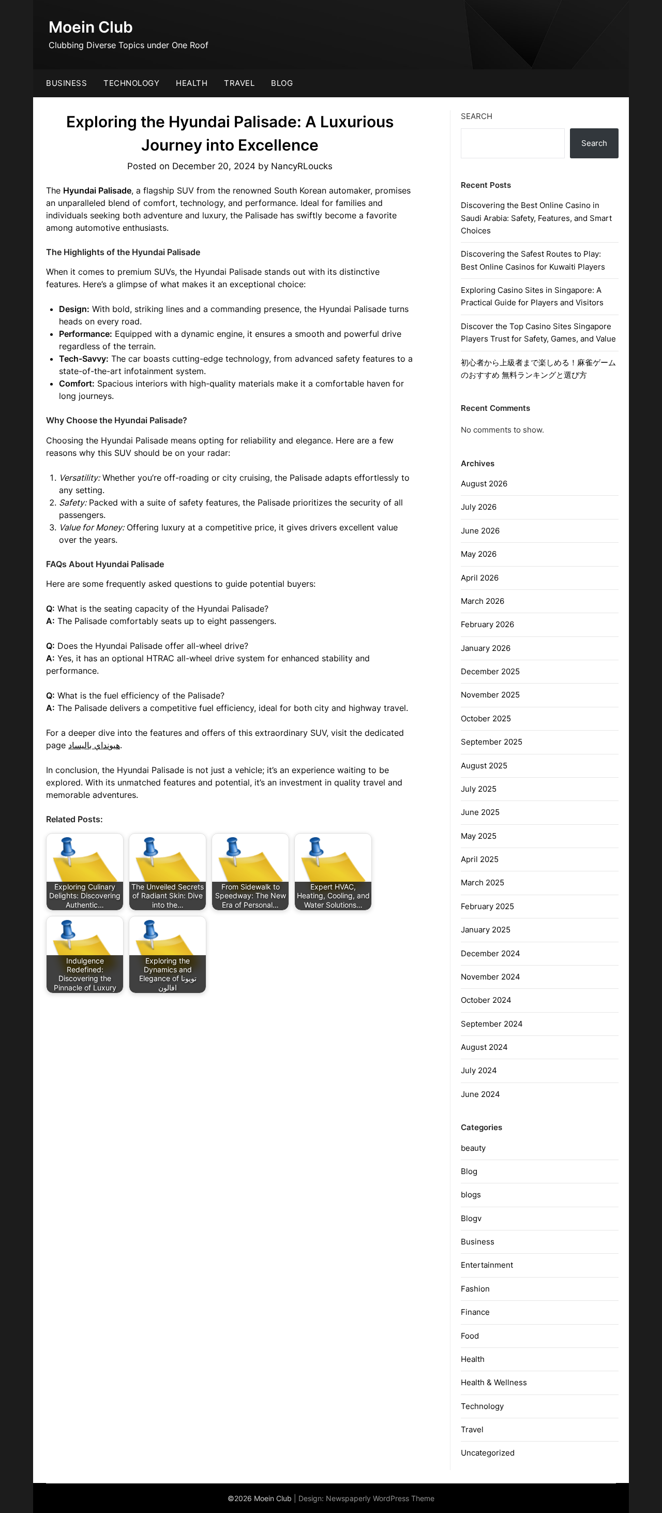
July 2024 (479, 1070)
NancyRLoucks (302, 166)
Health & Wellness (494, 1382)
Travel (239, 83)
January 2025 (485, 929)
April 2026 (480, 578)
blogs (471, 1194)
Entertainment (487, 1265)
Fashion (475, 1289)
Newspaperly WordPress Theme (380, 1498)
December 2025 (490, 671)
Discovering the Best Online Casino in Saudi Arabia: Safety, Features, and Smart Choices (536, 217)
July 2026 (478, 507)
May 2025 (478, 836)
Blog (282, 83)
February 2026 (487, 624)
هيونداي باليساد (94, 745)
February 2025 (487, 906)
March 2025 (482, 882)
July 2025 (478, 789)
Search (476, 116)
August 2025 (484, 765)
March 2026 (482, 601)
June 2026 (480, 531)
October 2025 (486, 718)
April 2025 (480, 859)
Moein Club (91, 27)
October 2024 (486, 1000)
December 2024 (490, 953)
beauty (473, 1148)
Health (191, 83)
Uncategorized (488, 1453)
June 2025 (480, 812)
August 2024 (484, 1047)
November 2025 (490, 695)
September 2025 (491, 742)
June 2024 (480, 1094)
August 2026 (484, 483)
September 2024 (492, 1024)
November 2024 (490, 977)
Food (470, 1336)
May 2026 (478, 554)
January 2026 (485, 648)
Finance (475, 1312)
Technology (131, 83)
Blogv (471, 1218)
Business (66, 83)
